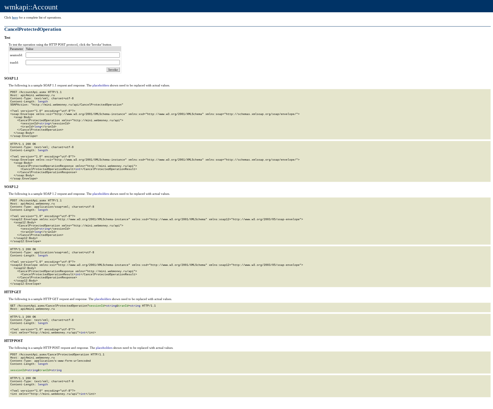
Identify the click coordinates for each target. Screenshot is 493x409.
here (15, 17)
